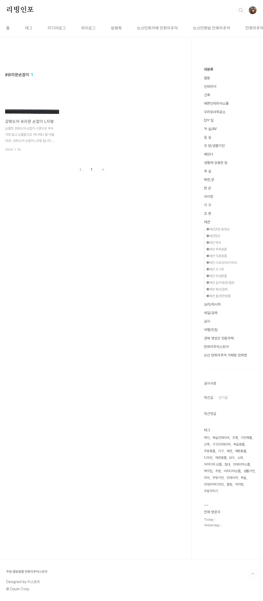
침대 (227, 464)
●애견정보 (213, 236)
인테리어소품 (241, 464)
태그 (28, 28)
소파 (240, 458)
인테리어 (210, 86)
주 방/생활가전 (214, 146)
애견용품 (221, 458)
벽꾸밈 (208, 471)
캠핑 (207, 78)
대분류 (208, 69)
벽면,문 (209, 180)
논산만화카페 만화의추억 (157, 28)
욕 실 (207, 171)
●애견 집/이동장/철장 (220, 283)
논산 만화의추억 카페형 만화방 (225, 355)
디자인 (208, 458)
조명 (235, 438)
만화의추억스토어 (216, 347)
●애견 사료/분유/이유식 (221, 263)
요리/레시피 (212, 304)
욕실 (243, 478)
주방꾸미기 (211, 491)
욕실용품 (239, 444)
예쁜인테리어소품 (216, 103)
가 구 (207, 205)
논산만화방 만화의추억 (211, 28)
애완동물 (240, 451)
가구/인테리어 (221, 444)
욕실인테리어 (220, 438)
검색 (241, 10)
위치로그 (88, 28)
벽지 (207, 438)
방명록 (116, 28)
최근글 (208, 397)
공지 (207, 321)
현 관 (207, 188)
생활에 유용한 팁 (216, 163)
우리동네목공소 (215, 112)
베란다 (208, 154)
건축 (207, 95)
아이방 (208, 197)
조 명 (207, 213)
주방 (218, 471)
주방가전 (218, 478)
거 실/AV (210, 129)
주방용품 (209, 451)
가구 (221, 451)
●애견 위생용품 (216, 276)
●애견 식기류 (215, 269)
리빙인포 (20, 10)
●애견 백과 (213, 243)
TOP (253, 574)
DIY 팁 (209, 120)
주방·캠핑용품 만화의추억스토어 (26, 572)
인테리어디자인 (214, 484)
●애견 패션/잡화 (217, 289)
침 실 (207, 137)
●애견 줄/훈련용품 (218, 296)
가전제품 (246, 438)
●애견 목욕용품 (216, 249)
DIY (231, 458)
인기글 (223, 397)
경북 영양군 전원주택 (219, 338)
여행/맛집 (211, 330)
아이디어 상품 (213, 464)
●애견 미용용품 (216, 256)
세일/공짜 (211, 313)
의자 (207, 478)
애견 (207, 222)
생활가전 (249, 471)
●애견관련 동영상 (218, 229)
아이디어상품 (232, 471)
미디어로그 (57, 28)
